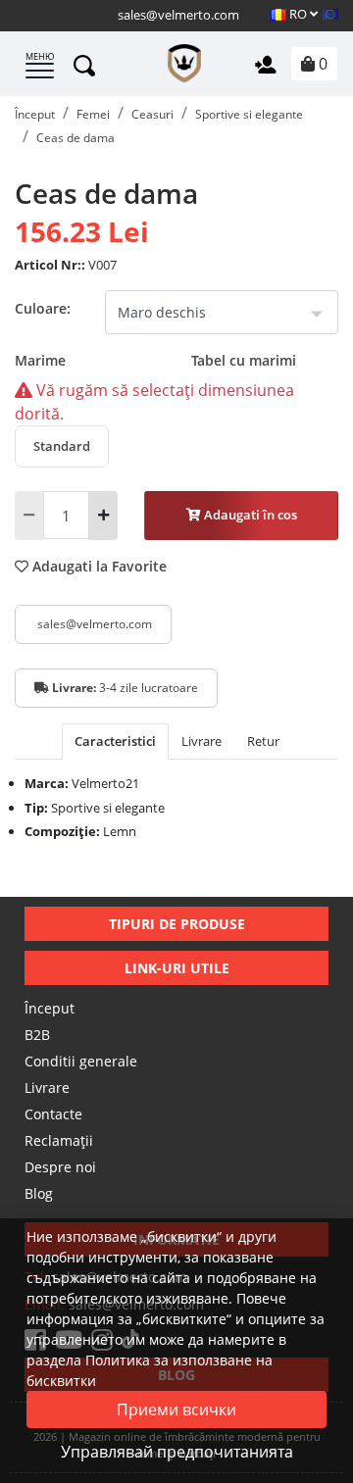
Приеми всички (176, 1409)
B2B (37, 1034)
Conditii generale (81, 1061)
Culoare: (43, 308)
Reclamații (59, 1140)
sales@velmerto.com (178, 15)
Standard (61, 446)
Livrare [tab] (201, 741)
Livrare (47, 1087)
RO (298, 14)
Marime (155, 360)
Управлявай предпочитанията (177, 1451)
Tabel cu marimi (243, 360)
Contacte (53, 1114)
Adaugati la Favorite (97, 566)
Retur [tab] (263, 741)
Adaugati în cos (249, 514)
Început (50, 1008)
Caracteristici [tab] (115, 741)
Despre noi (60, 1167)
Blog (39, 1193)
